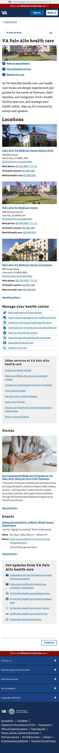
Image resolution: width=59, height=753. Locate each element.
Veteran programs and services (15, 669)
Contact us (6, 660)
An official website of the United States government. (30, 2)
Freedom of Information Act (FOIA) (18, 724)
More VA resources (9, 679)
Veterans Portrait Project (43, 741)
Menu (51, 12)
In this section (14, 32)
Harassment (45, 724)
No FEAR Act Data (31, 736)
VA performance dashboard (14, 741)
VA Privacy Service (10, 736)
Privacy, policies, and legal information (20, 732)
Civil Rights (22, 720)
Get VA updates (8, 688)
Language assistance (11, 697)
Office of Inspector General (14, 728)
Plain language (38, 728)
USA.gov (47, 736)
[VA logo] (4, 12)
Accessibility (7, 720)
